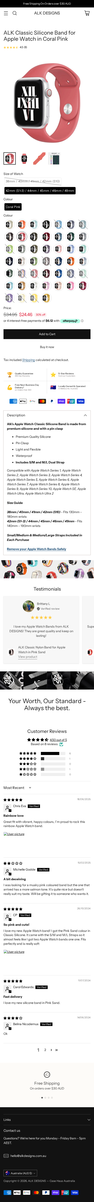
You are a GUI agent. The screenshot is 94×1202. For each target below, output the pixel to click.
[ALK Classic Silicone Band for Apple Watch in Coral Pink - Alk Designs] (47, 102)
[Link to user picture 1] (13, 842)
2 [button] (45, 1050)
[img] (12, 800)
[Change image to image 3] (39, 158)
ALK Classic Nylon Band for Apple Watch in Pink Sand (41, 649)
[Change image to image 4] (54, 158)
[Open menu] (5, 13)
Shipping (28, 360)
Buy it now (47, 347)
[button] (32, 181)
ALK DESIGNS (37, 1181)
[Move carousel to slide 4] (52, 1097)
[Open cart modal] (86, 13)
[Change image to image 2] (24, 158)
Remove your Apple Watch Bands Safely (36, 549)
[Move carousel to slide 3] (48, 1097)
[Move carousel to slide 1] (42, 1097)
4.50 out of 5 (58, 740)
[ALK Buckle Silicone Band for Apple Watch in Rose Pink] (90, 652)
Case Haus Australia (62, 1181)
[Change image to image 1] (9, 158)
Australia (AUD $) (21, 1173)
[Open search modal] (14, 13)
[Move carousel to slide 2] (45, 1097)
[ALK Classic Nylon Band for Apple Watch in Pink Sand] (11, 652)
